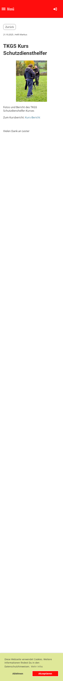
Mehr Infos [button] (37, 666)
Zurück (9, 27)
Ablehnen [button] (17, 673)
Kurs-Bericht (32, 117)
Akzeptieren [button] (45, 673)
